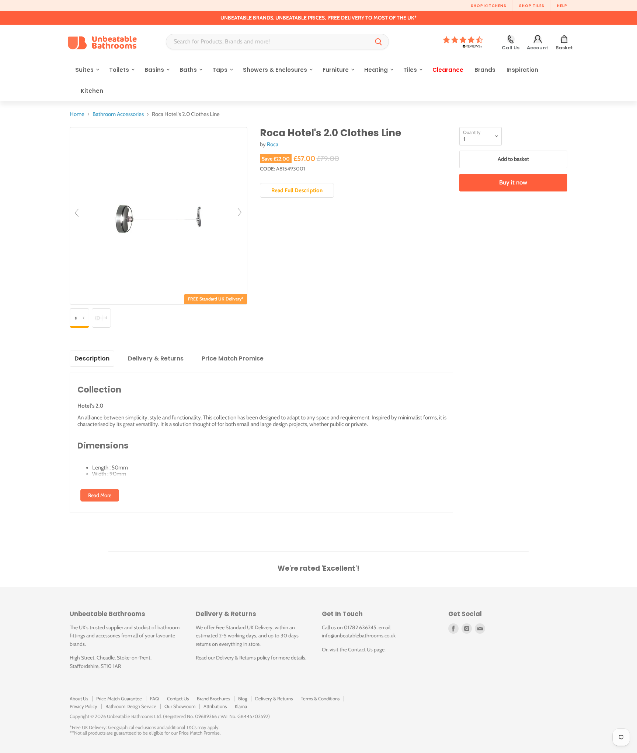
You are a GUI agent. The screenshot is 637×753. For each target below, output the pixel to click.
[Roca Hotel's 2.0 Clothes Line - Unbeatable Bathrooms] (79, 318)
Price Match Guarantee (119, 698)
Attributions (215, 706)
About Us (79, 698)
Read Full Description (297, 190)
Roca (272, 144)
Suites (85, 70)
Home (77, 114)
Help (562, 5)
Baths (189, 70)
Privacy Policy (83, 706)
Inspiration (522, 70)
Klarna (241, 706)
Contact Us (360, 649)
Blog (242, 698)
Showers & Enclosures (276, 70)
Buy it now (513, 182)
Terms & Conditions (320, 698)
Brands (484, 70)
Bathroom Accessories (118, 114)
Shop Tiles (531, 5)
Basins (155, 70)
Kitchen (92, 91)
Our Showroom (179, 706)
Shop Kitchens (489, 5)
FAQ (154, 698)
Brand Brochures (213, 698)
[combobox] (267, 41)
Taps (220, 70)
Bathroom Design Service (130, 706)
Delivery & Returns (236, 657)
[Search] (379, 41)
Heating (376, 70)
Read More (99, 495)
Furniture (336, 70)
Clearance (447, 70)
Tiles (410, 70)
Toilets (119, 70)
